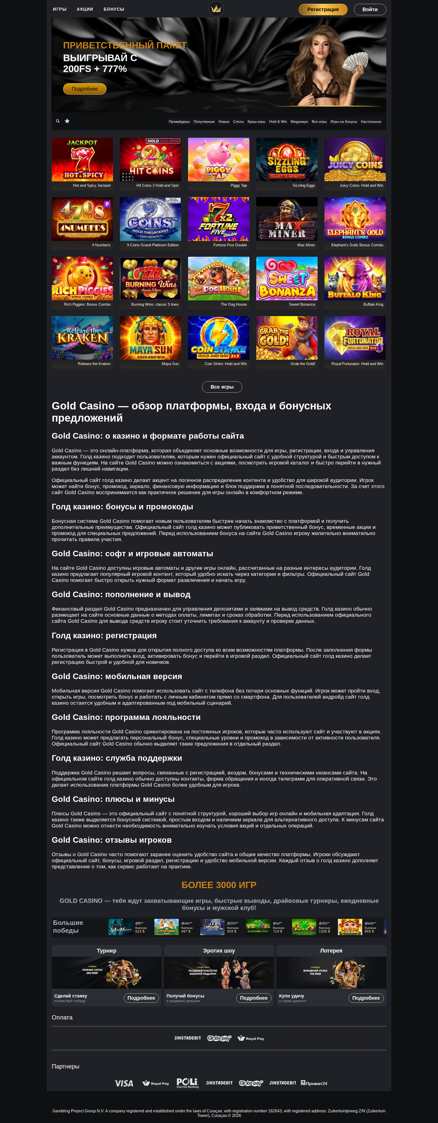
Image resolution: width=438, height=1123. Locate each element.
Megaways (299, 121)
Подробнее (85, 89)
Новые (223, 121)
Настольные (371, 121)
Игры (60, 9)
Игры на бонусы (344, 121)
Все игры (319, 121)
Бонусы (114, 9)
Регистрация (323, 9)
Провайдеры (179, 121)
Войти (370, 9)
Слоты (238, 121)
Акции (85, 9)
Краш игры (256, 121)
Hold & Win (278, 121)
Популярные (204, 121)
